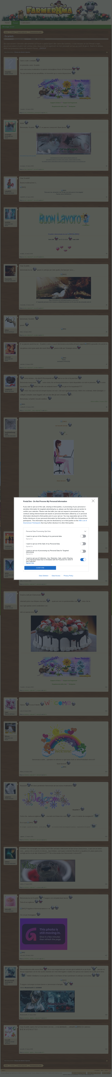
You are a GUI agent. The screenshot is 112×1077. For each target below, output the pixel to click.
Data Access (56, 576)
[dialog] (56, 538)
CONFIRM (40, 568)
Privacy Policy (68, 576)
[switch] (83, 536)
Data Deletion (43, 576)
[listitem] (56, 531)
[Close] (94, 501)
